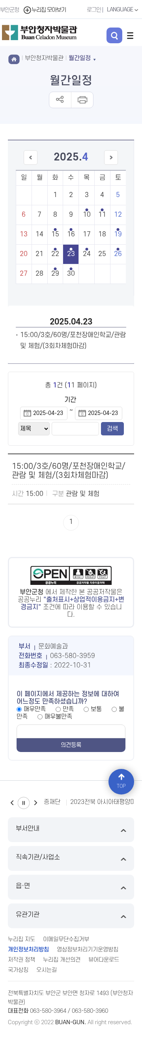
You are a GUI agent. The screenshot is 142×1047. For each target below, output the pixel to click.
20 (24, 254)
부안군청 (9, 10)
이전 (12, 802)
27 (24, 273)
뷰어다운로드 (103, 960)
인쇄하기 (82, 100)
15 (55, 234)
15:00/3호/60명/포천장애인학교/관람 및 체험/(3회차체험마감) (68, 471)
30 (71, 273)
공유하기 (60, 100)
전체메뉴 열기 (130, 35)
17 (87, 234)
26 (118, 254)
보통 (96, 709)
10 (87, 214)
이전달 (30, 164)
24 (87, 254)
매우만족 (35, 709)
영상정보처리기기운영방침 (87, 949)
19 (118, 234)
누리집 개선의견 (61, 960)
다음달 (111, 164)
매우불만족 (58, 716)
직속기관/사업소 (38, 857)
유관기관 (27, 914)
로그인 (94, 10)
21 (39, 254)
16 (71, 234)
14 (39, 234)
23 (71, 254)
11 (102, 214)
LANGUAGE (120, 9)
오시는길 (46, 970)
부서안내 (27, 828)
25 (102, 254)
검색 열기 (114, 35)
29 (55, 273)
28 (39, 273)
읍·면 (23, 886)
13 (24, 234)
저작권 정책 (21, 960)
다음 (35, 802)
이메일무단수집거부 (66, 939)
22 (55, 254)
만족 (68, 709)
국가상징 (18, 970)
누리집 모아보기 (49, 10)
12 (118, 214)
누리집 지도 (21, 939)
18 (102, 234)
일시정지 (24, 802)
